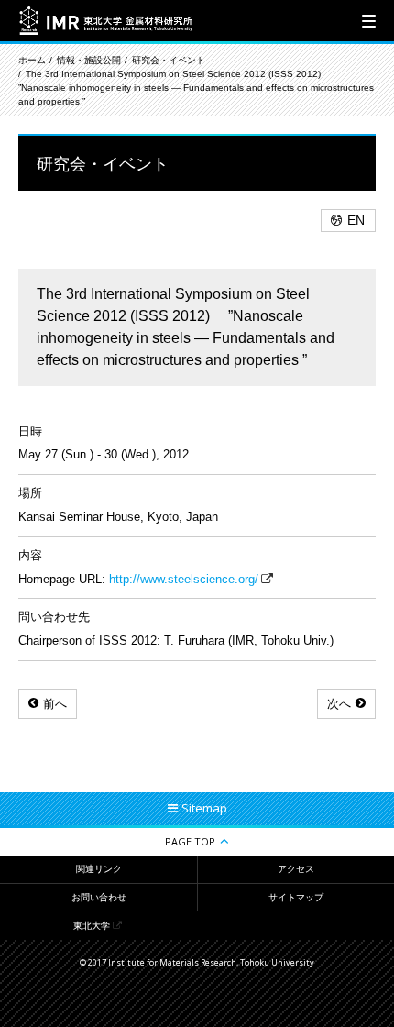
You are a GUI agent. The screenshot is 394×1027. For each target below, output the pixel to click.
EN (356, 220)
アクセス (296, 869)
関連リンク (99, 869)
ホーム (32, 60)
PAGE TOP (190, 841)
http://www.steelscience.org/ (183, 579)
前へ (55, 704)
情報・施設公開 (89, 60)
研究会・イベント (168, 60)
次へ (339, 704)
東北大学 (91, 926)
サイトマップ (295, 897)
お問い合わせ (98, 897)
